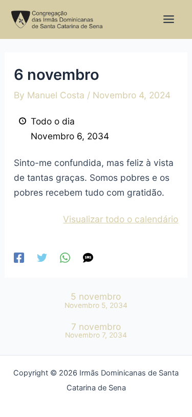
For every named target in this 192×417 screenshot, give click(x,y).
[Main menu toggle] (169, 19)
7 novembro (96, 330)
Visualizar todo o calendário (120, 219)
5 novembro (96, 300)
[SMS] (88, 257)
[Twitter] (42, 257)
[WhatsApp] (65, 257)
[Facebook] (19, 257)
